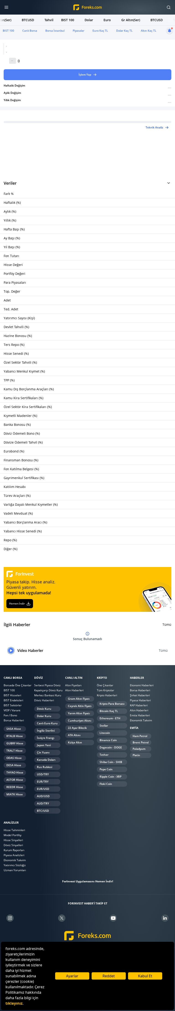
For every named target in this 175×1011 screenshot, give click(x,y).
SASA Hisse (13, 729)
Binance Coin (108, 740)
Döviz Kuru (44, 709)
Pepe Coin (106, 769)
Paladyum (139, 749)
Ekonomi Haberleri (142, 685)
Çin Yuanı (43, 752)
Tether (104, 755)
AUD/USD (43, 796)
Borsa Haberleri (14, 720)
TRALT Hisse (14, 751)
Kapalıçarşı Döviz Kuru (48, 690)
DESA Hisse (13, 765)
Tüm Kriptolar (105, 690)
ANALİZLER (11, 823)
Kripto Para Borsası (112, 704)
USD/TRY (43, 774)
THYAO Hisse (14, 772)
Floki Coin (106, 784)
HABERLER (137, 678)
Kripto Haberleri (107, 695)
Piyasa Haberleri (140, 700)
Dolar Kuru (44, 716)
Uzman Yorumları (15, 870)
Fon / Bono (10, 715)
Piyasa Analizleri (14, 855)
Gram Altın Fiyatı (79, 699)
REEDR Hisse (14, 787)
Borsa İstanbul (54, 31)
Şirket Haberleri (140, 695)
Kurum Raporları (14, 850)
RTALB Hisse (14, 736)
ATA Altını (74, 735)
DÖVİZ (38, 678)
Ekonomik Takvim (141, 720)
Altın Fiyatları (73, 685)
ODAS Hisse (14, 758)
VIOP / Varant (12, 710)
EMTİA (134, 728)
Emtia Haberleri (140, 715)
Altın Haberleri (74, 690)
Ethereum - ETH (110, 718)
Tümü (166, 624)
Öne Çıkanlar (105, 685)
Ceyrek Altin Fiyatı (79, 706)
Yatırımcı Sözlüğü (15, 865)
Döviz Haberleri (44, 700)
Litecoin (105, 733)
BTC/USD (43, 811)
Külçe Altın (75, 742)
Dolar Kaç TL (124, 31)
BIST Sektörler (13, 705)
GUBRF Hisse (14, 743)
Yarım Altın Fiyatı (79, 713)
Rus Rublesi (44, 767)
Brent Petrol (141, 742)
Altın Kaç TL (148, 31)
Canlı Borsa (29, 31)
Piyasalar (78, 31)
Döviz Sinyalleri (13, 845)
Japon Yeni (44, 745)
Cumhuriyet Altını (79, 721)
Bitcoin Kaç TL (109, 711)
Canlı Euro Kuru (47, 723)
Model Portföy (12, 835)
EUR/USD (43, 789)
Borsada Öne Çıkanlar (17, 685)
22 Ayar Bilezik (77, 728)
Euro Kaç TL (100, 31)
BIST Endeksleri (13, 700)
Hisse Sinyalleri (13, 840)
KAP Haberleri (139, 705)
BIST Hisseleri (12, 695)
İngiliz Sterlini (46, 731)
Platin (136, 755)
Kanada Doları (46, 760)
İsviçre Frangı (45, 738)
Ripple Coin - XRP (110, 777)
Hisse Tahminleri (14, 830)
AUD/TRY (43, 803)
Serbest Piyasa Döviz (47, 685)
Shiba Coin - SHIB (111, 762)
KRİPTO (102, 678)
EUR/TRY (43, 782)
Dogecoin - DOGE (111, 747)
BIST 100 (8, 31)
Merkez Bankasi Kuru (47, 695)
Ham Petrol (140, 736)
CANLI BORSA (13, 678)
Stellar (104, 726)
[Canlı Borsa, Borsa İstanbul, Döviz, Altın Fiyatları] (87, 936)
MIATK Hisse (14, 794)
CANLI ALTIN (73, 678)
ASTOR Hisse (14, 780)
